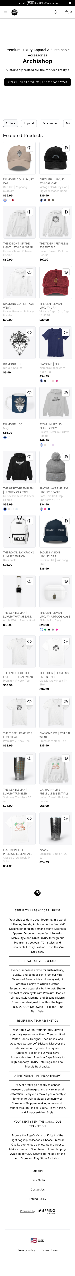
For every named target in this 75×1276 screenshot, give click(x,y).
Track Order (37, 1180)
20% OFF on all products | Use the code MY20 (37, 82)
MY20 (30, 3)
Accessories (50, 123)
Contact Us (38, 1189)
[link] (19, 158)
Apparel (29, 123)
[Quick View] (29, 148)
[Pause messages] (70, 3)
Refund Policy (37, 1198)
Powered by (27, 1211)
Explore (10, 123)
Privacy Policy (26, 1250)
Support (37, 1170)
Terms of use (49, 1250)
